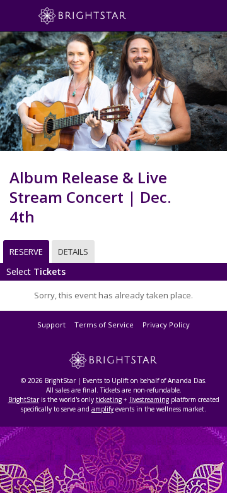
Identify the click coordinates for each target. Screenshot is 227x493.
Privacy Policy (166, 324)
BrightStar (23, 399)
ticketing (109, 399)
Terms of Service (104, 324)
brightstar (101, 15)
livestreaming (149, 399)
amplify (102, 409)
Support (51, 324)
